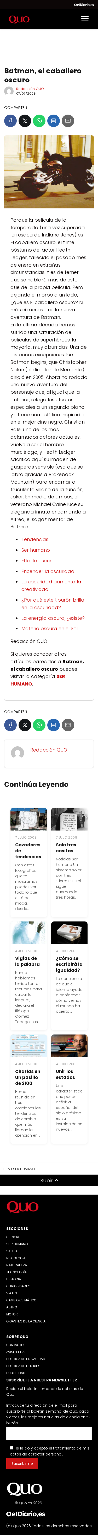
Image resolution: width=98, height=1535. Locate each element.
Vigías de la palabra (27, 961)
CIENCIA (12, 1237)
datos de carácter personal (36, 1454)
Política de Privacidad (25, 1359)
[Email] (68, 121)
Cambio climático (21, 1300)
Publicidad (15, 1373)
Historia (13, 1279)
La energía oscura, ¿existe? (53, 618)
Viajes (11, 1293)
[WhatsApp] (39, 121)
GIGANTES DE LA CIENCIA (25, 1321)
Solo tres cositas (66, 848)
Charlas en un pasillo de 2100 (27, 1077)
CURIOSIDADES (18, 1286)
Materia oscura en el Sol (49, 628)
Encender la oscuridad (47, 571)
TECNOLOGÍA (16, 1272)
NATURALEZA (16, 1265)
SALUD (11, 1251)
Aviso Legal (16, 1352)
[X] (25, 121)
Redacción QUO (30, 88)
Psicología (15, 1258)
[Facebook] (10, 121)
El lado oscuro (38, 560)
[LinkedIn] (53, 121)
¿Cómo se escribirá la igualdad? (69, 964)
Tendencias (34, 539)
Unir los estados (65, 1074)
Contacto (15, 1345)
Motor (12, 1314)
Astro (11, 1307)
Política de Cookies (23, 1366)
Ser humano (35, 550)
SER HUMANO (17, 1244)
